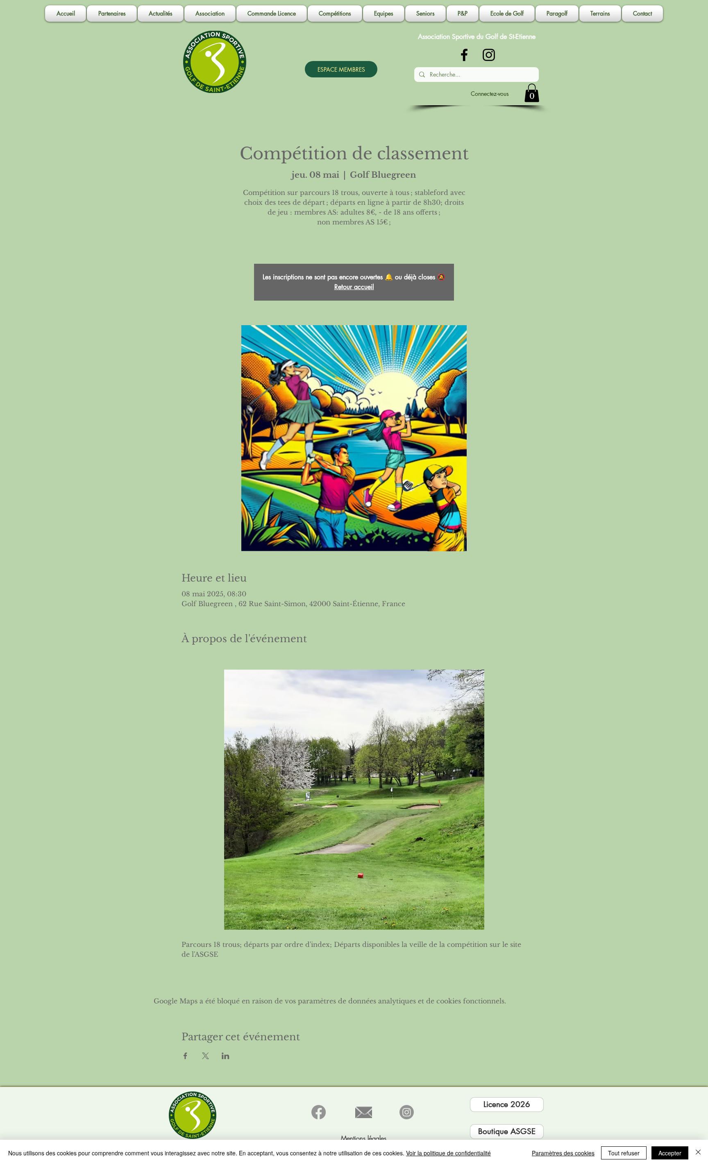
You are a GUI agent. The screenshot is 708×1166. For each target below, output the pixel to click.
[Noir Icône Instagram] (489, 55)
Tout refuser (624, 1153)
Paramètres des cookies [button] (563, 1153)
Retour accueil (354, 287)
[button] (210, 13)
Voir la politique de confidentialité (448, 1153)
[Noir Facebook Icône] (464, 55)
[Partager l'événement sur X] (205, 1056)
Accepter (669, 1153)
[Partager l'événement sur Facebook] (185, 1056)
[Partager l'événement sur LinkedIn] (225, 1056)
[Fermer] (698, 1152)
